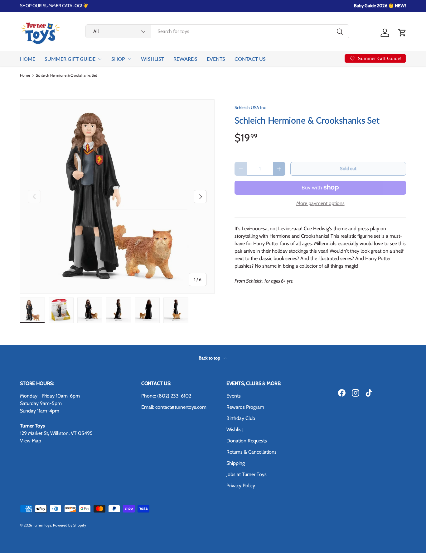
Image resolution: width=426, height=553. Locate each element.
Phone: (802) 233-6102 (166, 396)
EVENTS (216, 59)
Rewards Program (245, 407)
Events (233, 396)
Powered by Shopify (69, 525)
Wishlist (234, 429)
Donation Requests (246, 441)
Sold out (348, 168)
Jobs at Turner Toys (246, 474)
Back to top (210, 358)
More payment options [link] (320, 203)
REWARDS (185, 59)
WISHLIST (152, 59)
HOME (27, 59)
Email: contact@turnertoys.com (173, 407)
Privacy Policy (240, 486)
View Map (30, 441)
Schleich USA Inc (250, 107)
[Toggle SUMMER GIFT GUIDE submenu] (100, 59)
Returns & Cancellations (251, 452)
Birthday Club (240, 418)
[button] (402, 33)
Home (25, 75)
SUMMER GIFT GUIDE (70, 59)
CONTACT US (250, 59)
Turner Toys (42, 525)
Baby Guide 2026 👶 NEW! (380, 5)
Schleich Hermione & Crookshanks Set (66, 75)
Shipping (235, 463)
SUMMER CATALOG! (62, 5)
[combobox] (217, 31)
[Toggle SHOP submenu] (129, 59)
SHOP (118, 59)
